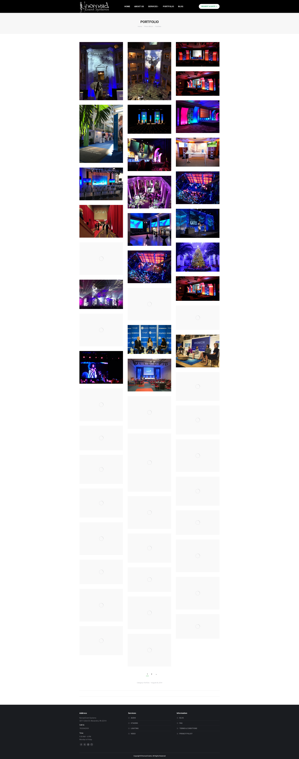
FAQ (180, 723)
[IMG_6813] (149, 71)
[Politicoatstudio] (101, 330)
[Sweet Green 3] (197, 555)
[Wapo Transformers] (197, 420)
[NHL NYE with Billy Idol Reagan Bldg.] (197, 626)
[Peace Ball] (101, 367)
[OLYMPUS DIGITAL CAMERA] (101, 605)
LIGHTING (135, 728)
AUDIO (133, 718)
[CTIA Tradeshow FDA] (101, 134)
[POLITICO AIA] (197, 455)
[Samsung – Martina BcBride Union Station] (101, 538)
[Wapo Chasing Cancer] (101, 469)
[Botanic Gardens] (197, 257)
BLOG (181, 718)
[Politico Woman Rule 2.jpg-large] (197, 351)
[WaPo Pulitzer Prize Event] (101, 438)
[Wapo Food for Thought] (101, 503)
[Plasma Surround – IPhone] (149, 462)
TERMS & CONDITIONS (188, 728)
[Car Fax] (101, 221)
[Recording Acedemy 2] (101, 572)
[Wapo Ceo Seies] (197, 491)
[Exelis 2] (197, 54)
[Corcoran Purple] (149, 192)
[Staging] (149, 266)
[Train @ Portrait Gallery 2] (149, 512)
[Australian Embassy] (149, 229)
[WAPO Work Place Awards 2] (149, 412)
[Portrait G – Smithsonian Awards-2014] (197, 317)
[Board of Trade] (101, 258)
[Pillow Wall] (149, 375)
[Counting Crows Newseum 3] (197, 187)
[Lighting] (101, 294)
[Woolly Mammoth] (101, 404)
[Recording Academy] (149, 579)
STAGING (134, 723)
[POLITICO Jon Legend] (197, 386)
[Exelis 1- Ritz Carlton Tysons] (197, 116)
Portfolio (147, 683)
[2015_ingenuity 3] (197, 223)
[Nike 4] (197, 593)
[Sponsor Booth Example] (149, 548)
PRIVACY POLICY (185, 734)
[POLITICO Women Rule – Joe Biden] (149, 339)
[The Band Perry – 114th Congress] (197, 522)
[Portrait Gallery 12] (149, 304)
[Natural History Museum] (101, 640)
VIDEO (133, 734)
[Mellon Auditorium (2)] (149, 650)
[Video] (197, 288)
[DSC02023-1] (149, 154)
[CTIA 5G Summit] (101, 184)
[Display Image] (197, 152)
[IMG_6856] (101, 71)
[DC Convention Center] (149, 119)
